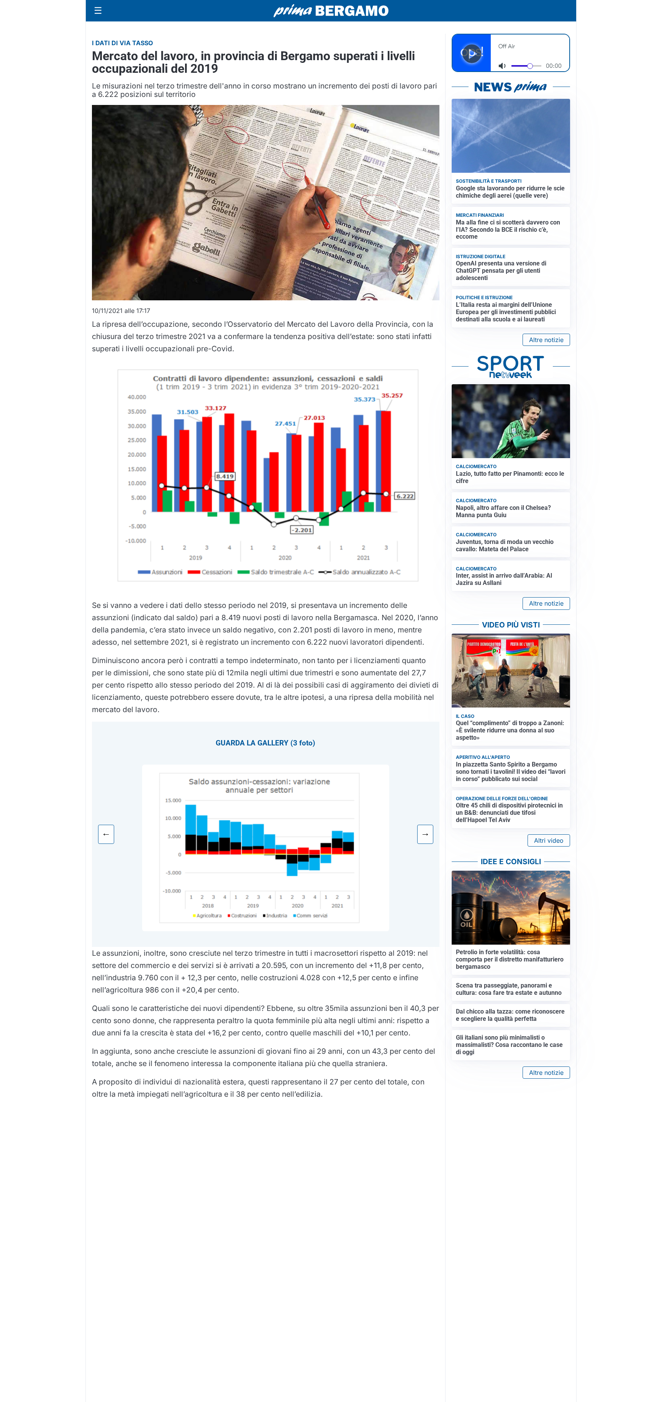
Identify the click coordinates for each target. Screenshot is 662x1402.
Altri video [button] (549, 840)
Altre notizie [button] (546, 340)
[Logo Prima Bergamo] (331, 11)
